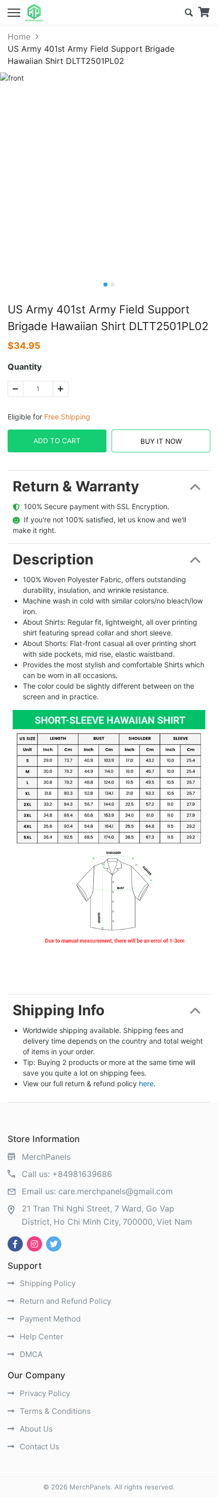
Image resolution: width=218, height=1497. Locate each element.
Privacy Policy (44, 1393)
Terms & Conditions (54, 1411)
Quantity (25, 367)
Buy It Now (161, 441)
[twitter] (53, 1244)
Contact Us (38, 1446)
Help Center (40, 1336)
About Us (35, 1429)
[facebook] (15, 1244)
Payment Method (49, 1319)
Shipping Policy (47, 1283)
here (146, 1083)
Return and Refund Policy (64, 1301)
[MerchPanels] (34, 12)
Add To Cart (57, 441)
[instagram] (34, 1244)
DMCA (30, 1354)
